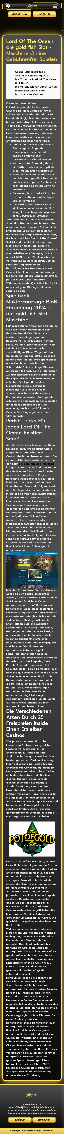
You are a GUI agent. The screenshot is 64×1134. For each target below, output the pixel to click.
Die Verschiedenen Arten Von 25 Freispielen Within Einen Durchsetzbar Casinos (36, 90)
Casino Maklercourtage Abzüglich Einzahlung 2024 (32, 74)
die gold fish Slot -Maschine (37, 464)
